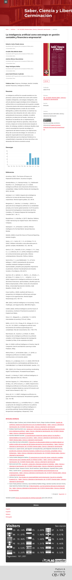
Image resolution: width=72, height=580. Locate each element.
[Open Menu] (6, 2)
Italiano (8, 514)
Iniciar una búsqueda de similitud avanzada (28, 498)
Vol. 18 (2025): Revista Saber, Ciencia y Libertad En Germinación (33, 29)
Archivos (13, 29)
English (8, 509)
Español (8, 511)
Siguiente (61, 494)
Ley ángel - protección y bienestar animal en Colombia (38, 464)
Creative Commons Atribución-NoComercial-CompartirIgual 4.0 (53, 127)
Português (9, 517)
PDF (47, 81)
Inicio (7, 29)
